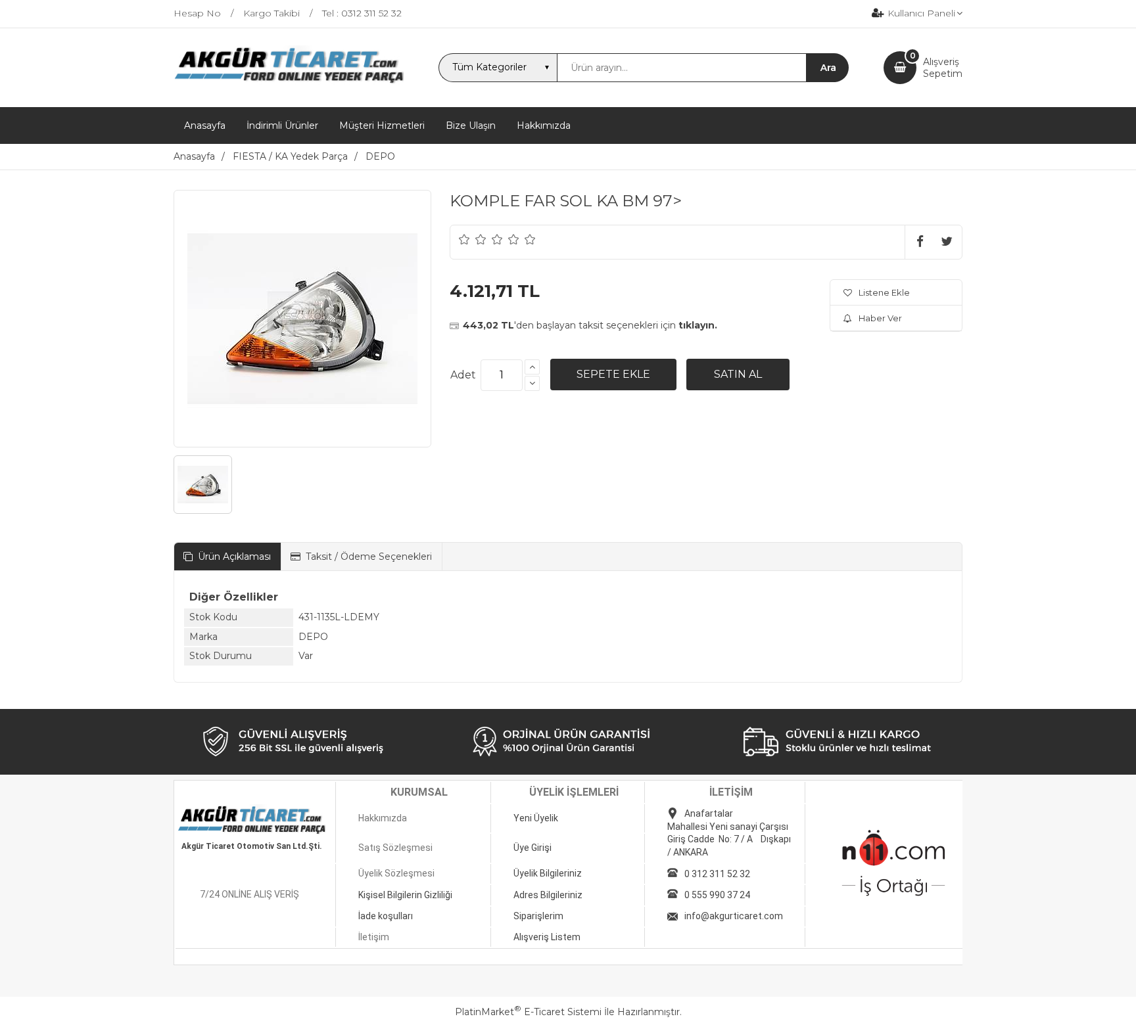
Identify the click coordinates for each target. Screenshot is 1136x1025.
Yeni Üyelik (535, 818)
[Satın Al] (738, 374)
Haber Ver (880, 318)
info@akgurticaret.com (733, 916)
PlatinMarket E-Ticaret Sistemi (528, 1012)
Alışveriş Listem (546, 937)
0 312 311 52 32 (717, 874)
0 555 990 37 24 (717, 895)
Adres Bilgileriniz (547, 895)
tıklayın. (697, 325)
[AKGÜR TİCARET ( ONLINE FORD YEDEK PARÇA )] (289, 82)
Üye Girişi (532, 847)
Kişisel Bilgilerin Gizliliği (405, 895)
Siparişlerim (538, 916)
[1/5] (464, 239)
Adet (463, 375)
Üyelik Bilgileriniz (547, 873)
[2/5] (472, 239)
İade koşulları (385, 916)
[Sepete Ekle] (613, 374)
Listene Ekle (884, 292)
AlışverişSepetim (942, 68)
